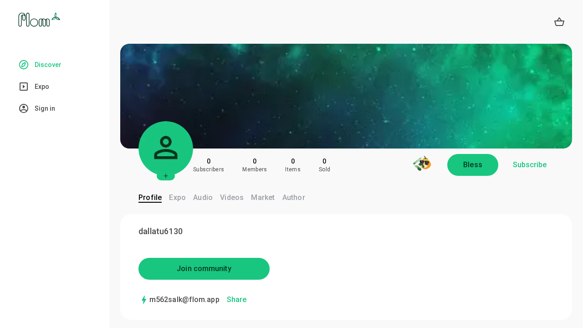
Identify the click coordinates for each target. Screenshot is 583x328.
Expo (177, 197)
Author (293, 197)
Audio (203, 197)
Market (263, 197)
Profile (150, 197)
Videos (232, 197)
